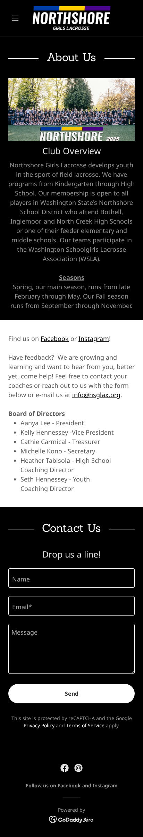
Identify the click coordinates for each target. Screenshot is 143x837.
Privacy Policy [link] (39, 725)
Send (71, 693)
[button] (17, 18)
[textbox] (71, 578)
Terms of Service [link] (85, 725)
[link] (71, 18)
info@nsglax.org (96, 395)
